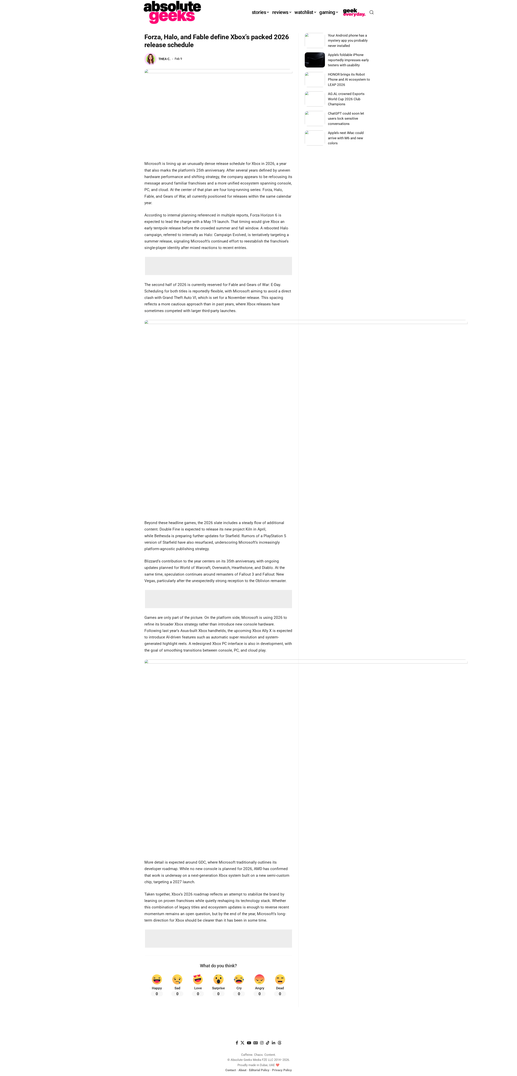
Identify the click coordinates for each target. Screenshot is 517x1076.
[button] (372, 12)
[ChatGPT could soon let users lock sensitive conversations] (315, 118)
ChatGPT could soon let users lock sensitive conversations (346, 118)
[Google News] (255, 1043)
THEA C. (164, 59)
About (242, 1070)
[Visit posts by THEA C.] (150, 59)
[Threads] (280, 1043)
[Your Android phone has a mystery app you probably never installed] (315, 40)
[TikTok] (267, 1043)
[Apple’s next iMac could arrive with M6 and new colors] (315, 138)
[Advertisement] (218, 266)
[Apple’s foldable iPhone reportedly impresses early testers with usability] (315, 60)
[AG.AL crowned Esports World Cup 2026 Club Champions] (315, 99)
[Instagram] (262, 1043)
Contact (230, 1070)
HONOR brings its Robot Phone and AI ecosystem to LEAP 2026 (349, 79)
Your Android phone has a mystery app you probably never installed (348, 40)
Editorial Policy (259, 1070)
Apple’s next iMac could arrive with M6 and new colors (346, 138)
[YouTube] (249, 1043)
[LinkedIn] (273, 1043)
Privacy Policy (282, 1070)
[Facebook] (237, 1043)
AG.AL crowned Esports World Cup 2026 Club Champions (346, 99)
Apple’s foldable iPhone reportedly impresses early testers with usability (348, 60)
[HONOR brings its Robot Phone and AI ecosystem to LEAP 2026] (315, 79)
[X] (242, 1043)
